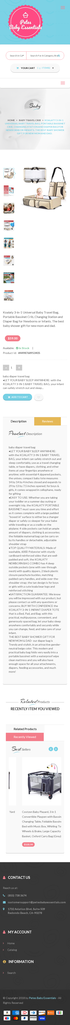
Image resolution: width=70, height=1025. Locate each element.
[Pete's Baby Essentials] (35, 22)
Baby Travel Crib (30, 120)
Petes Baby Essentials (43, 997)
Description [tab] (18, 421)
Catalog (12, 949)
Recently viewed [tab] (25, 737)
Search (11, 972)
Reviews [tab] (47, 421)
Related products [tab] (25, 729)
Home (11, 120)
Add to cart (19, 396)
